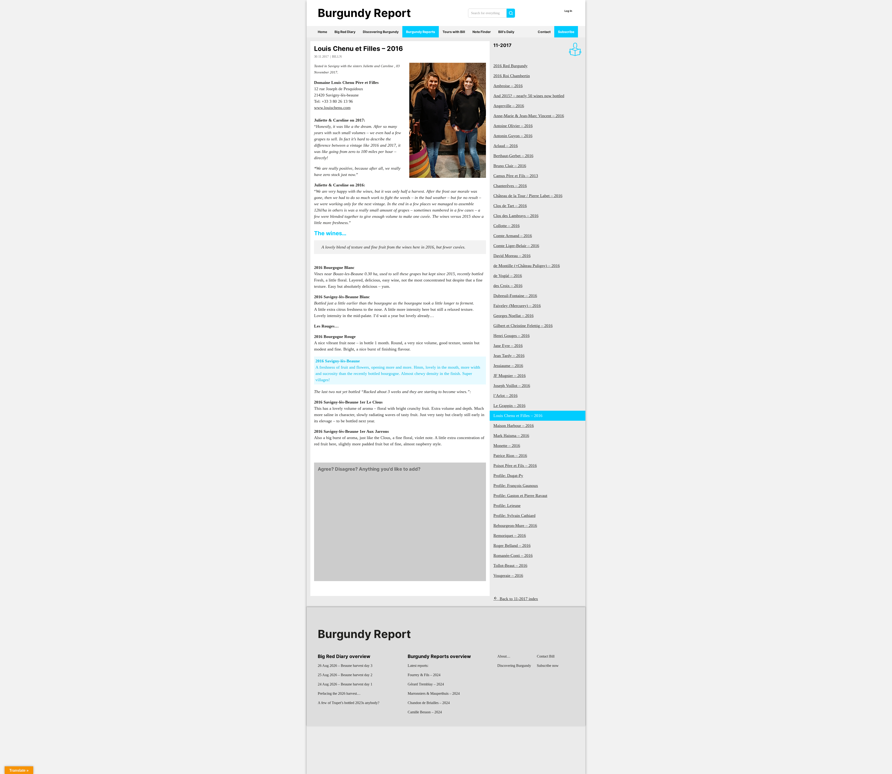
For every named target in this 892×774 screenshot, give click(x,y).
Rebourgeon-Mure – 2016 (515, 525)
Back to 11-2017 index (519, 598)
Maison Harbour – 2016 (513, 425)
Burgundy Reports (420, 32)
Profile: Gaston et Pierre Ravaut (520, 495)
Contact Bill (545, 656)
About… (503, 656)
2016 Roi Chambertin (511, 75)
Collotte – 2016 (506, 225)
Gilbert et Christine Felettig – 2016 (523, 325)
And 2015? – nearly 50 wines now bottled (528, 95)
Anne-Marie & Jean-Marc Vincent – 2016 (528, 115)
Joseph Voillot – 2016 (511, 385)
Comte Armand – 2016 (512, 235)
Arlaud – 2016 (505, 145)
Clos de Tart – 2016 (510, 205)
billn (337, 56)
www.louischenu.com (332, 107)
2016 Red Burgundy (510, 65)
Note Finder (481, 32)
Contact (544, 32)
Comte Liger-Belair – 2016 (516, 245)
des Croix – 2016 (507, 285)
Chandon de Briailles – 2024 (429, 703)
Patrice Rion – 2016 (510, 455)
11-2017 (502, 45)
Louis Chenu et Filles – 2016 (358, 49)
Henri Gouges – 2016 (511, 335)
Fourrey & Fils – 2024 (424, 675)
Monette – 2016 (506, 445)
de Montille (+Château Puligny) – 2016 (526, 265)
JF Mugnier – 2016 (509, 375)
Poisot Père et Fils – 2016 (515, 465)
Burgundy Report (364, 13)
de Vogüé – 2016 (507, 275)
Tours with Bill (454, 32)
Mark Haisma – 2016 (511, 435)
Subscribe (566, 32)
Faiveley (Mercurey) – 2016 (517, 305)
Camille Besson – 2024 (425, 712)
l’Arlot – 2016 (505, 395)
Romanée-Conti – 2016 (513, 555)
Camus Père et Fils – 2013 (515, 175)
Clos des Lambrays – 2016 (515, 215)
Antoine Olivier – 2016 (513, 125)
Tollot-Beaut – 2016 (510, 565)
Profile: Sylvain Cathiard (514, 515)
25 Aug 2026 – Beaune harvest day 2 (345, 675)
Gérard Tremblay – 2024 (426, 684)
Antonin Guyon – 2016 (512, 135)
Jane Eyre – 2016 (508, 345)
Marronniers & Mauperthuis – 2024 (434, 693)
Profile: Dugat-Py (508, 475)
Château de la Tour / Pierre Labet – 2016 (527, 195)
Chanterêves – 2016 (510, 185)
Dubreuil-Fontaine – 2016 (515, 295)
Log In (568, 11)
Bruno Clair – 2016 (509, 165)
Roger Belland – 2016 (512, 545)
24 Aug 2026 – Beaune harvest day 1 (345, 684)
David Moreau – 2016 (512, 255)
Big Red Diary (344, 32)
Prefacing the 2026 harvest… (339, 693)
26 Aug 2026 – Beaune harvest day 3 (345, 666)
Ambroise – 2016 (508, 85)
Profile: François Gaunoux (515, 485)
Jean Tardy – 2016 (509, 355)
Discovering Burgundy (381, 32)
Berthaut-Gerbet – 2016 (513, 155)
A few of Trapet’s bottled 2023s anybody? (348, 703)
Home (322, 32)
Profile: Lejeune (507, 505)
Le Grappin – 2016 (509, 405)
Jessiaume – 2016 (508, 365)
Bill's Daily (506, 32)
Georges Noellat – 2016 (513, 315)
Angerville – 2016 (508, 105)
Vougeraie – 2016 (508, 575)
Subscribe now (548, 666)
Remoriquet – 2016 (509, 535)
